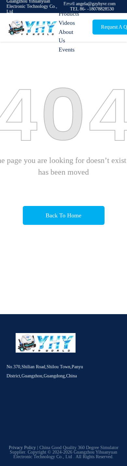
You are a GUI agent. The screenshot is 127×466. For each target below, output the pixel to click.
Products (69, 13)
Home (66, 4)
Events (67, 49)
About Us (66, 36)
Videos (67, 23)
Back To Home (63, 215)
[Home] (33, 27)
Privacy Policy (22, 447)
